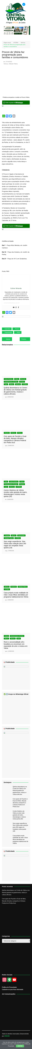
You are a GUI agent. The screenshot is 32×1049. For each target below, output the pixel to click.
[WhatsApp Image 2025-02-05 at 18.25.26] (16, 676)
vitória (18, 332)
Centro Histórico (9, 379)
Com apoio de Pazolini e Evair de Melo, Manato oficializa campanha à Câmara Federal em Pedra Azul (20, 802)
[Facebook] (18, 307)
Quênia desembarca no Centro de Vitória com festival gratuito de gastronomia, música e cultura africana (20, 790)
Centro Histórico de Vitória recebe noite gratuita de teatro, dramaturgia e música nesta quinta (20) (19, 815)
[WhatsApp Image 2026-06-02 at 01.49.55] (16, 754)
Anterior (8, 339)
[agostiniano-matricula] (16, 109)
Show (18, 638)
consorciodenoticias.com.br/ (12, 303)
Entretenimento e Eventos (11, 381)
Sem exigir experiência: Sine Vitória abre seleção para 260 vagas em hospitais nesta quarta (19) (20, 827)
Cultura (17, 379)
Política (20, 433)
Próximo (23, 339)
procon (17, 328)
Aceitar (20, 1046)
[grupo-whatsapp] (16, 102)
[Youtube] (13, 307)
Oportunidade (21, 535)
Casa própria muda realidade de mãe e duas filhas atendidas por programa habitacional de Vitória (16, 595)
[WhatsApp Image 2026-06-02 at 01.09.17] (16, 867)
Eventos (22, 381)
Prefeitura (13, 586)
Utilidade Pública (13, 63)
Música (11, 384)
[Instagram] (16, 307)
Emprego (7, 535)
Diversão (23, 379)
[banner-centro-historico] (16, 30)
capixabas (7, 328)
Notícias (6, 63)
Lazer (6, 384)
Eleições (7, 433)
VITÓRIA (24, 384)
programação (8, 332)
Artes (6, 481)
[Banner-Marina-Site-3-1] (16, 320)
